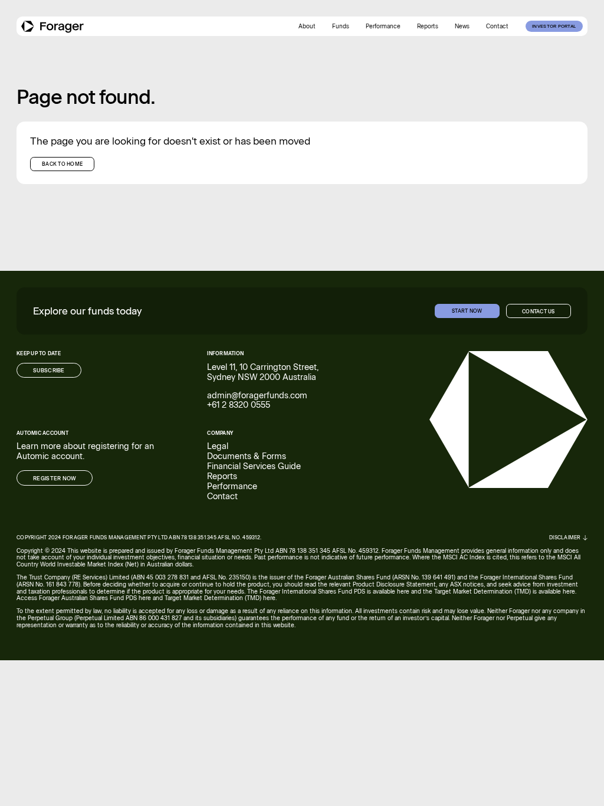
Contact (222, 497)
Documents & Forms (246, 456)
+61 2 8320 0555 (238, 405)
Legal (217, 446)
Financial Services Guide (254, 466)
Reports (222, 476)
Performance (232, 487)
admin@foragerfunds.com (257, 396)
